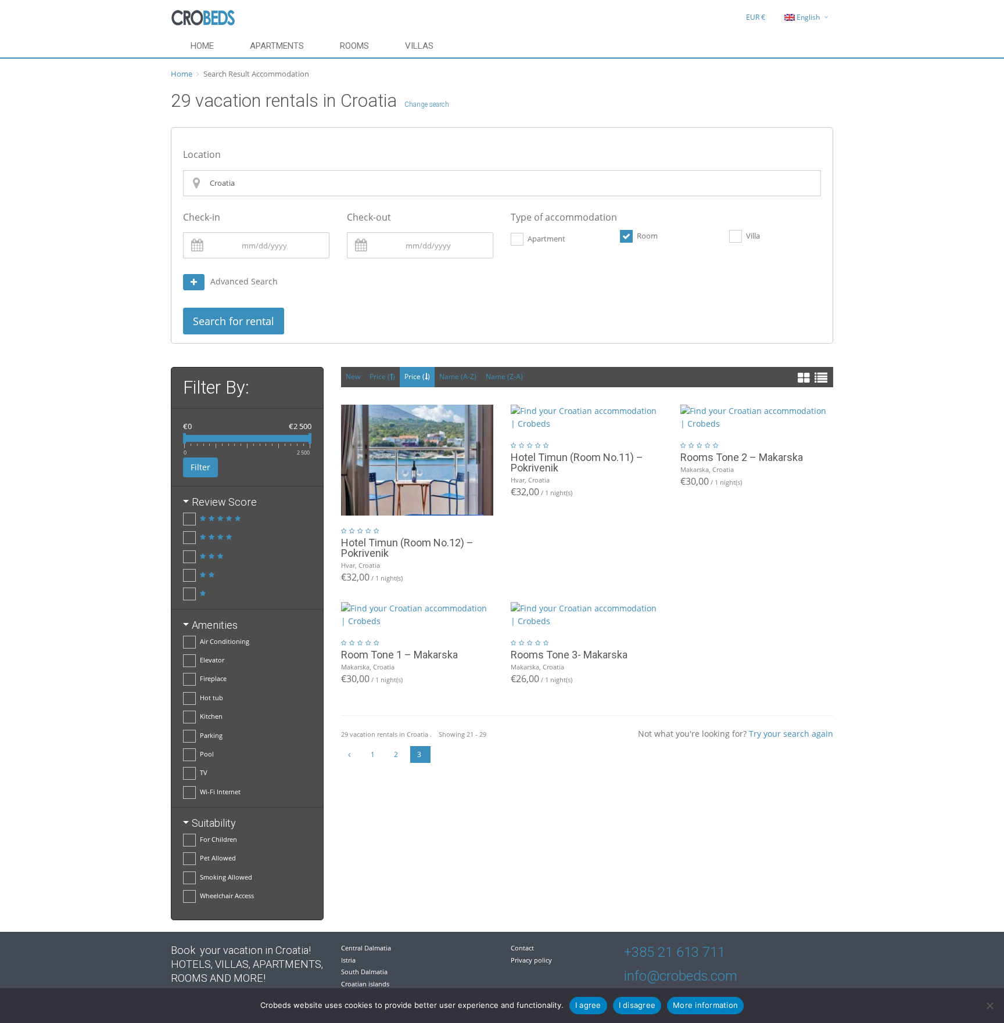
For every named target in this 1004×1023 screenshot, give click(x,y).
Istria (348, 960)
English (808, 17)
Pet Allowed (218, 857)
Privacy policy (531, 960)
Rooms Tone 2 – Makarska (741, 457)
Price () (382, 376)
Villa (753, 235)
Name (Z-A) (504, 376)
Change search (426, 104)
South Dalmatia (364, 971)
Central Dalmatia (366, 947)
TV (203, 772)
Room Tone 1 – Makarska (399, 655)
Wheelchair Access (227, 895)
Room (647, 235)
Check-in (201, 217)
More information (705, 1005)
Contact (522, 947)
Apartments (277, 46)
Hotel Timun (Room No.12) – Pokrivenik (407, 547)
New (353, 376)
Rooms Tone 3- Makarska (569, 655)
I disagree (637, 1005)
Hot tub (211, 697)
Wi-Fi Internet (220, 791)
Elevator (212, 659)
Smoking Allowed (226, 877)
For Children (218, 839)
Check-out (369, 217)
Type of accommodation (564, 217)
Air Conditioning (224, 641)
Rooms (354, 46)
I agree (588, 1005)
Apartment (546, 238)
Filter (200, 467)
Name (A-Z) (457, 376)
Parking (211, 735)
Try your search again (791, 733)
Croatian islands (365, 983)
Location (202, 154)
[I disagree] (989, 1005)
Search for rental (233, 321)
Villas (419, 46)
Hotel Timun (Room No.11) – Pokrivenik (577, 462)
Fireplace (213, 678)
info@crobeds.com (680, 976)
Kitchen (211, 716)
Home (202, 46)
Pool (207, 754)
